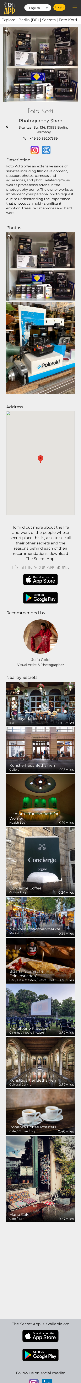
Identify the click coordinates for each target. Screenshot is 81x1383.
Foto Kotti (68, 20)
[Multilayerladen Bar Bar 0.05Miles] (40, 704)
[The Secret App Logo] (10, 8)
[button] (40, 459)
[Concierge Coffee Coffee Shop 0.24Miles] (40, 861)
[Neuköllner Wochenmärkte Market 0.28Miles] (40, 917)
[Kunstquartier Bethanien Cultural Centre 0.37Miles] (40, 1062)
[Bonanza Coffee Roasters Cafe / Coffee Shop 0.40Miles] (40, 1112)
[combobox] (37, 7)
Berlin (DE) (30, 20)
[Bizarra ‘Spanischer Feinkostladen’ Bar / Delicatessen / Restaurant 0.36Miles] (40, 960)
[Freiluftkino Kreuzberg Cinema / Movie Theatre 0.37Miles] (40, 1010)
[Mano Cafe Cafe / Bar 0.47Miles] (40, 1179)
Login (59, 7)
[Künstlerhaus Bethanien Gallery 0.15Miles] (40, 750)
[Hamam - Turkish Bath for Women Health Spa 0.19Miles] (40, 800)
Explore (9, 20)
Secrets (50, 20)
